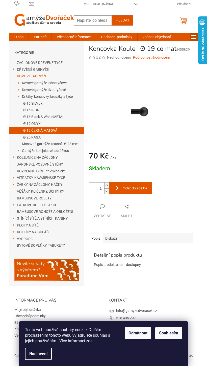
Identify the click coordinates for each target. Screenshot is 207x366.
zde (89, 340)
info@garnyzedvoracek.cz (136, 311)
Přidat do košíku (134, 188)
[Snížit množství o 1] (106, 191)
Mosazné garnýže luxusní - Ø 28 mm (50, 144)
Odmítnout (137, 333)
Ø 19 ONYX (32, 124)
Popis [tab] (95, 238)
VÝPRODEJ (26, 239)
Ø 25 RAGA (32, 137)
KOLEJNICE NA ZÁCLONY (37, 157)
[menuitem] (19, 37)
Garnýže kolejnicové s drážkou (45, 151)
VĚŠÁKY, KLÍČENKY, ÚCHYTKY (40, 191)
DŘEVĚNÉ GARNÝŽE (33, 69)
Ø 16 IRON (31, 110)
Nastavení (38, 353)
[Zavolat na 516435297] (21, 4)
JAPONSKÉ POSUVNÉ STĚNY (40, 164)
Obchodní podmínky (30, 316)
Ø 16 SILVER (33, 103)
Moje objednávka (98, 4)
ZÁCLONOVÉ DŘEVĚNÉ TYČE (40, 63)
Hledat (122, 20)
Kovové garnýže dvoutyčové (44, 90)
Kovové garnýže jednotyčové (44, 83)
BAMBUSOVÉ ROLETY (34, 198)
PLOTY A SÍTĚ (28, 225)
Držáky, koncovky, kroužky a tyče (47, 97)
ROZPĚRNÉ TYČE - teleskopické (41, 171)
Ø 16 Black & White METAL (43, 117)
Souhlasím (168, 333)
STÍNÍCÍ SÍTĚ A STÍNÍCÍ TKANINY (42, 218)
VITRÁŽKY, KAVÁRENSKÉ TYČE (41, 178)
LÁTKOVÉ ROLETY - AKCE (37, 205)
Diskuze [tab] (111, 238)
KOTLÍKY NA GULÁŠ (32, 232)
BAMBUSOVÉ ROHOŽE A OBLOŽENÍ (45, 212)
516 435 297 (126, 318)
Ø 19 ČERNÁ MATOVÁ (40, 130)
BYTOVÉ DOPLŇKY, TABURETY (41, 245)
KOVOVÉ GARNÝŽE (32, 76)
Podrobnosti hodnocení (151, 57)
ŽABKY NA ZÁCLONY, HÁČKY (39, 184)
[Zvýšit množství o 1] (106, 185)
